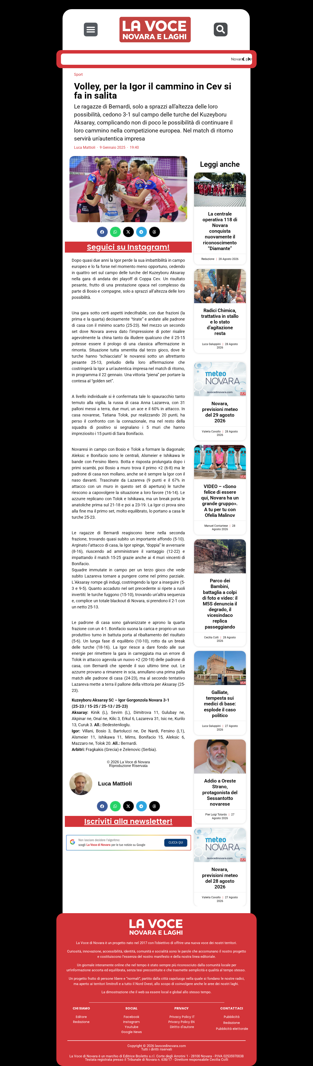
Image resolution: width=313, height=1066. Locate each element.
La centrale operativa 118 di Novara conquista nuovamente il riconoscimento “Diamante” (220, 231)
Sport (78, 74)
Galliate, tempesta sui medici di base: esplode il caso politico (220, 704)
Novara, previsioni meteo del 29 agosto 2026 (108, 59)
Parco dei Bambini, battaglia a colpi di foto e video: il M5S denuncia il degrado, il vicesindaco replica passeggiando (219, 604)
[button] (91, 29)
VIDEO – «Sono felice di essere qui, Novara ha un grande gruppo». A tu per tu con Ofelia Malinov (220, 501)
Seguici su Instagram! (128, 247)
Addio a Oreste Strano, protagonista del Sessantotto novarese (219, 792)
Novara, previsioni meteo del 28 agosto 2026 (220, 878)
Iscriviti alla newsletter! (128, 821)
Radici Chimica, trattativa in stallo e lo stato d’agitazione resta (220, 322)
